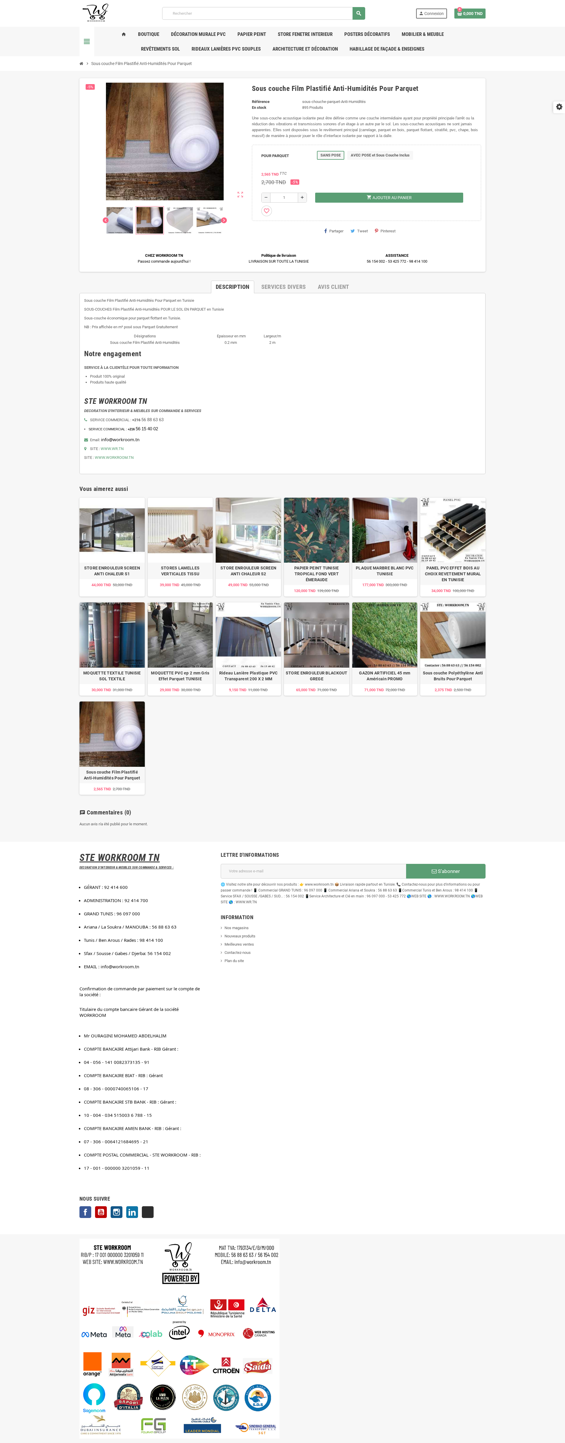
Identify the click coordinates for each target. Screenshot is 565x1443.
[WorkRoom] (95, 13)
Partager (336, 231)
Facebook (85, 1212)
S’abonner (448, 871)
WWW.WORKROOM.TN (114, 457)
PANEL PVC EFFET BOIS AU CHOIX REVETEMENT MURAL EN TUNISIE (453, 574)
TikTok (148, 1212)
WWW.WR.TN (112, 448)
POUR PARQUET (275, 156)
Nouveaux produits (240, 936)
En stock (259, 107)
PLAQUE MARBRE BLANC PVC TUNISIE (384, 571)
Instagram (116, 1212)
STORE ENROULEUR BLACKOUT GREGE (317, 676)
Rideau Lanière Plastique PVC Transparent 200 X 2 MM (248, 676)
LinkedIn (132, 1212)
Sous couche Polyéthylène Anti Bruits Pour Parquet (453, 676)
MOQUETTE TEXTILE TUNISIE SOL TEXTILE (112, 676)
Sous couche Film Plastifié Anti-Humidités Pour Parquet (112, 775)
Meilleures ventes (239, 944)
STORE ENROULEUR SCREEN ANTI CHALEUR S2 (248, 571)
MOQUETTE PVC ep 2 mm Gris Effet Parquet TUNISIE (180, 676)
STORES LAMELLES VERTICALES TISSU (180, 571)
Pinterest (388, 231)
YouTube (101, 1212)
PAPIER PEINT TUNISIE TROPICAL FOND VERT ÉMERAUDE (316, 574)
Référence (261, 101)
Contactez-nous (238, 952)
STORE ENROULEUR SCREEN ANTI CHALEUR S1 (112, 571)
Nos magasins (237, 928)
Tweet (362, 231)
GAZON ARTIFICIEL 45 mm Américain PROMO (384, 676)
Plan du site (234, 961)
